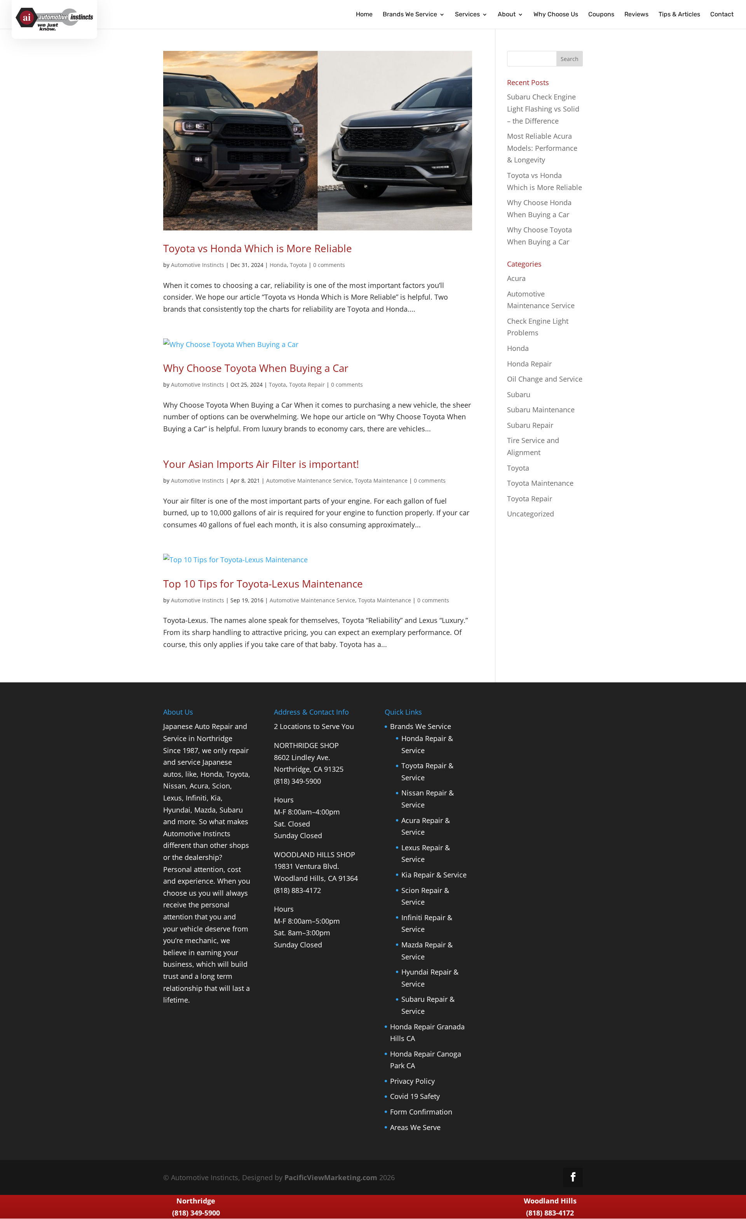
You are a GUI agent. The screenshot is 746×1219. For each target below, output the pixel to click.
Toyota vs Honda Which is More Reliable (257, 248)
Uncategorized (530, 513)
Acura (516, 278)
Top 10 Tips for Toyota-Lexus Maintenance (263, 584)
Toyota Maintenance (381, 480)
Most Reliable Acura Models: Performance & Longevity (542, 147)
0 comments (329, 265)
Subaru (518, 394)
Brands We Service (420, 726)
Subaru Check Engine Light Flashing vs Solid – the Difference (543, 108)
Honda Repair (529, 363)
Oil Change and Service (544, 379)
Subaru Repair (530, 425)
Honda (278, 265)
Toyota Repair (307, 384)
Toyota (298, 265)
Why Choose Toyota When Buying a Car (256, 368)
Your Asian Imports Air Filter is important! (261, 464)
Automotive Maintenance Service (309, 480)
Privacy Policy (412, 1081)
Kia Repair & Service (434, 874)
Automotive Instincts (197, 265)
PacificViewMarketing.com (330, 1177)
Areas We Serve (415, 1127)
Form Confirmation (421, 1111)
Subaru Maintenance (541, 409)
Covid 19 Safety (415, 1096)
